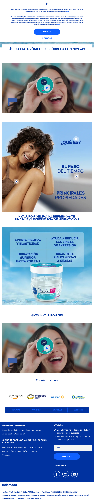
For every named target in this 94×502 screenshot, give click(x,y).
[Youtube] (74, 474)
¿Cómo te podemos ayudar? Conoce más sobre (24, 441)
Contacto (6, 455)
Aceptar (47, 32)
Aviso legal (7, 434)
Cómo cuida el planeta (24, 451)
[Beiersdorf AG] (9, 485)
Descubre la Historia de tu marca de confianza (22, 447)
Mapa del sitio (20, 434)
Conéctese (60, 466)
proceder (67, 456)
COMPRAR (15, 410)
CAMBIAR (48, 38)
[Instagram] (65, 474)
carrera (5, 451)
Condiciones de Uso (11, 430)
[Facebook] (57, 474)
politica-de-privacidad (31, 430)
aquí (67, 11)
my (58, 425)
